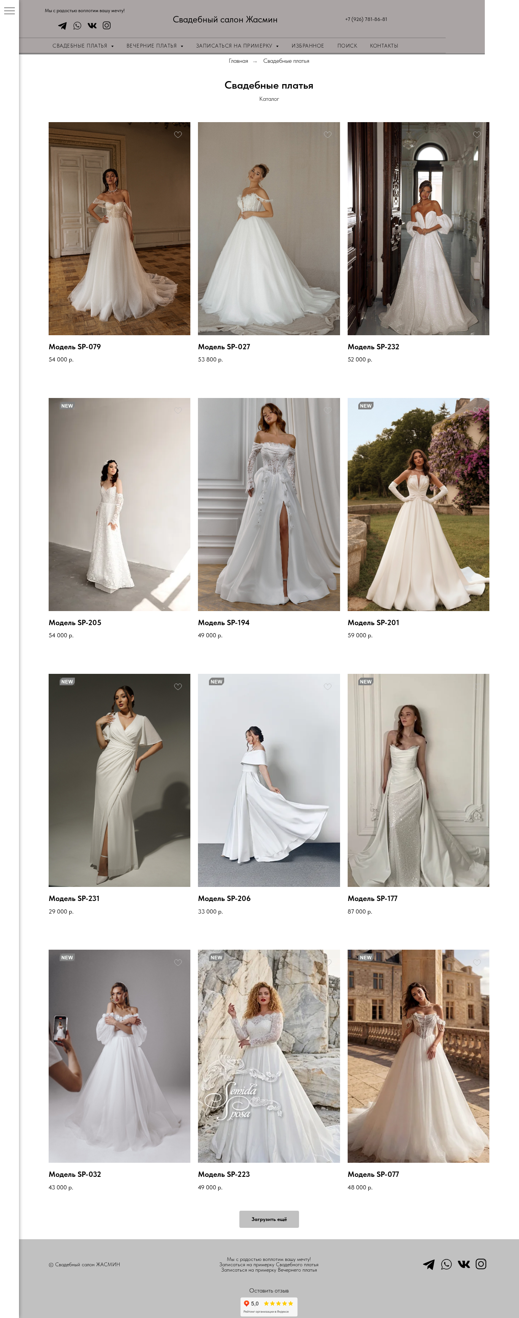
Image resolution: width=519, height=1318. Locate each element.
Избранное (307, 46)
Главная (238, 60)
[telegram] (60, 25)
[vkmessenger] (90, 25)
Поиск (347, 46)
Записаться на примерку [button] (235, 46)
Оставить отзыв (269, 1290)
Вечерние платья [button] (153, 46)
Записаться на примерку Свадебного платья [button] (268, 1264)
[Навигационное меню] (9, 11)
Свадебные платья (286, 60)
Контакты (384, 46)
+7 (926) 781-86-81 (366, 19)
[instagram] (105, 25)
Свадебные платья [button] (80, 46)
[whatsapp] (75, 25)
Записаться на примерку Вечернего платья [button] (269, 1270)
